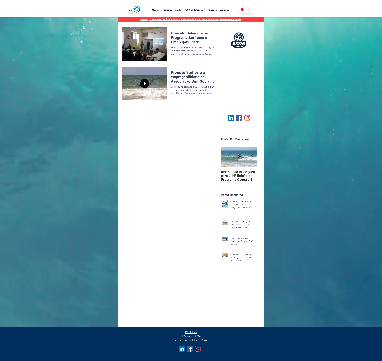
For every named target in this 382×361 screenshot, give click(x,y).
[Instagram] (247, 118)
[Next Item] (252, 157)
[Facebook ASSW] (239, 118)
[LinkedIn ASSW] (231, 118)
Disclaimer (191, 332)
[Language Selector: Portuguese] (246, 9)
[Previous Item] (225, 157)
